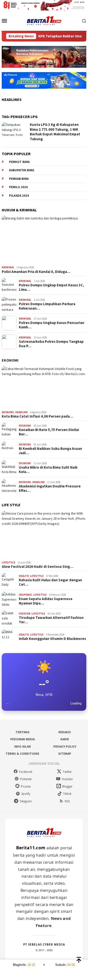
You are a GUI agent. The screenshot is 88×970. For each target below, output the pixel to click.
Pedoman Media (22, 739)
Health (24, 576)
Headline (21, 412)
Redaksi (64, 732)
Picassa (26, 786)
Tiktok (67, 794)
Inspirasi (25, 594)
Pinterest (26, 779)
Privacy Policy (64, 746)
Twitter (67, 772)
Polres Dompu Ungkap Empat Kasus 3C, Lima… (51, 287)
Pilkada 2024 (19, 196)
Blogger (67, 786)
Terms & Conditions (22, 754)
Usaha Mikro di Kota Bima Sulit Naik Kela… (48, 469)
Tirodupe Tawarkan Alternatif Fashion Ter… (51, 619)
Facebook (25, 772)
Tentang (22, 732)
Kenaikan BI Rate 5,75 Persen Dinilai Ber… (49, 432)
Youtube (67, 779)
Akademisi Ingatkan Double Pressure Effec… (50, 488)
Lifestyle (8, 562)
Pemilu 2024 (18, 187)
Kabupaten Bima (21, 170)
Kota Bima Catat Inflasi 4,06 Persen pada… (37, 416)
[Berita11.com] (44, 20)
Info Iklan (22, 746)
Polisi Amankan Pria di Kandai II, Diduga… (36, 271)
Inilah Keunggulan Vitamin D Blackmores (52, 638)
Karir (64, 739)
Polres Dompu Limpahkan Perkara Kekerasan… (47, 306)
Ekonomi (10, 360)
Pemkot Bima (19, 162)
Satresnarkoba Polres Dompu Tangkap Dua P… (51, 343)
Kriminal (8, 267)
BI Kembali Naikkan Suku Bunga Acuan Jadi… (50, 450)
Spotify (25, 794)
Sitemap (64, 754)
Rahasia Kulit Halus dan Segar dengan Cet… (50, 582)
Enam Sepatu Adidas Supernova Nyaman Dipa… (45, 601)
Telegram (26, 801)
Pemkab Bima (19, 179)
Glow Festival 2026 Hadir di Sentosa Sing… (37, 566)
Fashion (24, 613)
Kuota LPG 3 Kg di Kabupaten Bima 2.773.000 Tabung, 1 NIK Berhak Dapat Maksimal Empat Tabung (55, 131)
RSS (67, 801)
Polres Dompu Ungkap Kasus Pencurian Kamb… (51, 325)
